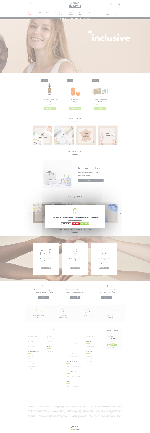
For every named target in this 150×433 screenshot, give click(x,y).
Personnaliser (66, 223)
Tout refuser (75, 223)
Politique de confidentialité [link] (75, 220)
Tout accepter (85, 223)
